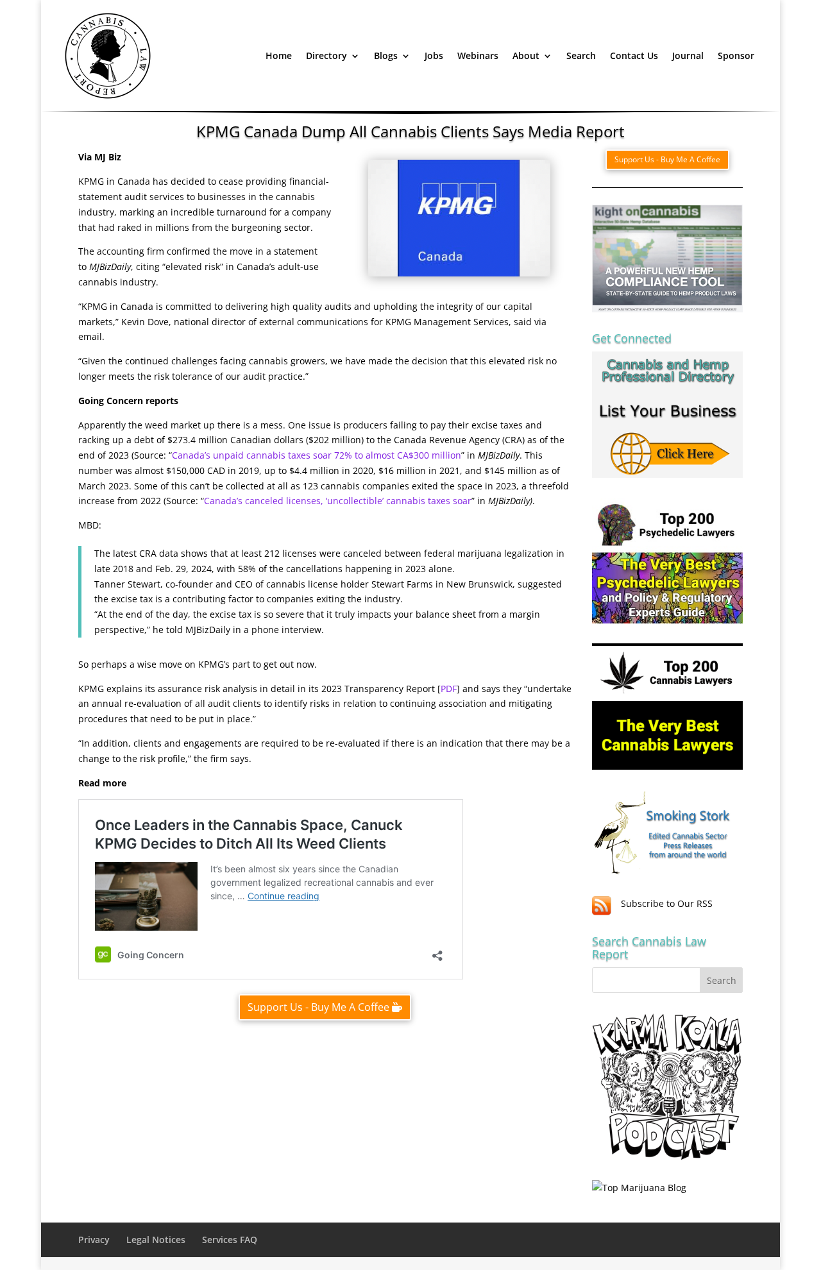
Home (279, 55)
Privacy (94, 1239)
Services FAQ (229, 1239)
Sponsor (736, 55)
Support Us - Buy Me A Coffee (318, 1007)
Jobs (434, 55)
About (525, 55)
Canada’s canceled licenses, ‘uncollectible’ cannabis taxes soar (337, 501)
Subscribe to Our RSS (667, 903)
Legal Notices (155, 1239)
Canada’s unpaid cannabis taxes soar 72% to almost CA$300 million (316, 455)
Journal (688, 55)
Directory (326, 55)
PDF (449, 688)
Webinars (477, 55)
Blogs (386, 55)
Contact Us (634, 55)
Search (581, 55)
